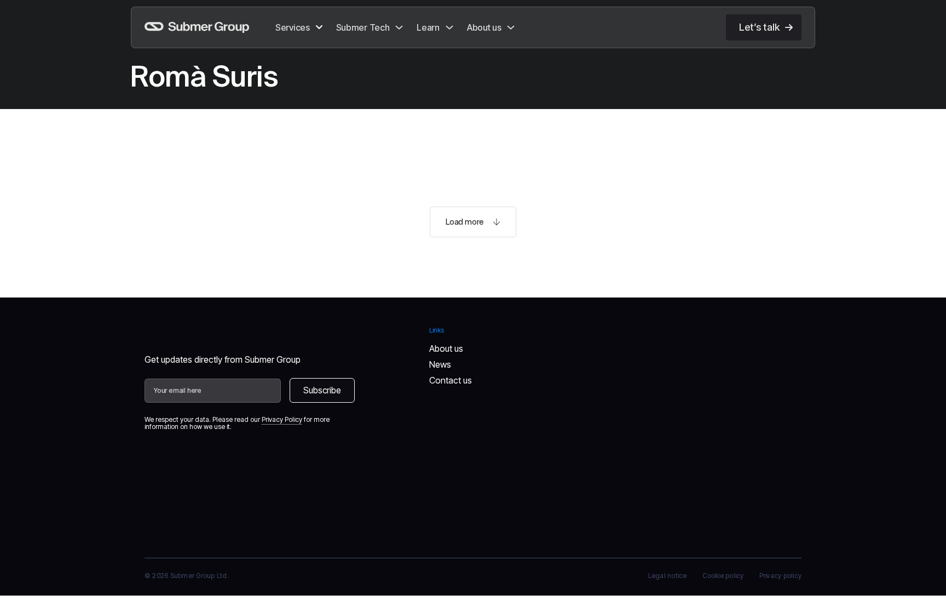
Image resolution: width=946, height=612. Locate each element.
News (440, 364)
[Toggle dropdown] (319, 27)
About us (446, 348)
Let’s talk (759, 27)
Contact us (450, 380)
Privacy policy (780, 575)
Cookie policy (723, 575)
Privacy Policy (282, 419)
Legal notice (667, 575)
